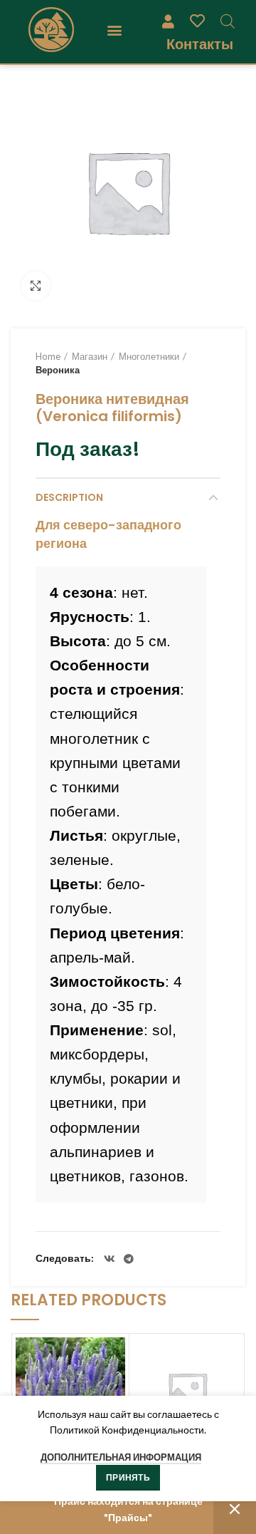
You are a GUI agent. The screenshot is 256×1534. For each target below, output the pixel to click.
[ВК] (109, 1259)
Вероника (58, 369)
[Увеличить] (35, 285)
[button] (114, 29)
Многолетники (149, 356)
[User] (167, 20)
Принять (128, 1477)
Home (48, 356)
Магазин (89, 356)
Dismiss (234, 1509)
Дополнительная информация (121, 1457)
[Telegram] (128, 1259)
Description (69, 497)
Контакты (199, 44)
